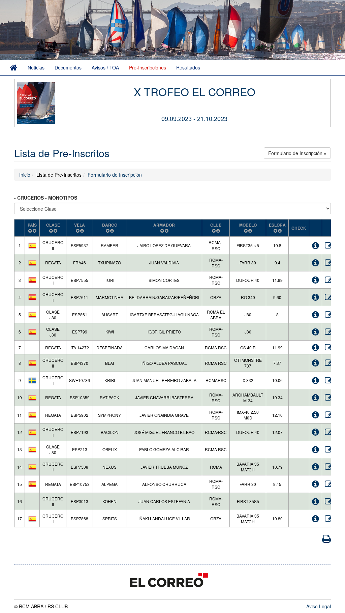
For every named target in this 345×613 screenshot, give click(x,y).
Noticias (36, 67)
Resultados (188, 67)
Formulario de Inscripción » (297, 153)
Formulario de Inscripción (115, 174)
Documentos (68, 67)
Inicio (24, 174)
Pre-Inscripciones (147, 67)
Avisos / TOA (105, 67)
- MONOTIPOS (62, 197)
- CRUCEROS (29, 197)
